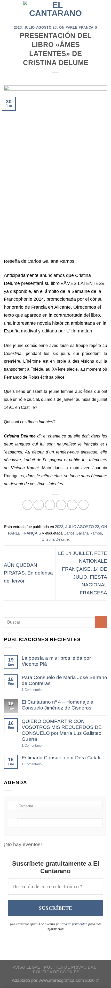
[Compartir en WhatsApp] (27, 505)
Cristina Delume (55, 539)
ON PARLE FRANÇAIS (78, 27)
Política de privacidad (70, 967)
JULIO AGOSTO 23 (40, 27)
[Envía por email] (61, 505)
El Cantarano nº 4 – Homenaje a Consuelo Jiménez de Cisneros (57, 705)
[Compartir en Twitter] (50, 505)
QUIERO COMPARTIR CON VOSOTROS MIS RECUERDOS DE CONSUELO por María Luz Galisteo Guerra (62, 730)
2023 (18, 27)
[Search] (104, 9)
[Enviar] (101, 622)
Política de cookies (56, 972)
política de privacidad (72, 924)
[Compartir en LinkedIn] (83, 505)
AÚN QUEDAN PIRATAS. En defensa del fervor (28, 573)
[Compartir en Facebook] (39, 505)
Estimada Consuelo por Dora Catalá (62, 757)
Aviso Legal (26, 967)
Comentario (32, 690)
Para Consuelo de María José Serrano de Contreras (64, 680)
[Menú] (7, 9)
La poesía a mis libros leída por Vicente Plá (56, 661)
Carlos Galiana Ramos (83, 533)
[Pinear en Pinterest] (72, 505)
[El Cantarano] (55, 9)
